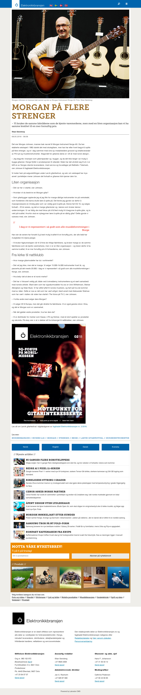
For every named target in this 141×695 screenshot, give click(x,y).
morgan (51, 438)
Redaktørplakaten (82, 638)
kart (29, 662)
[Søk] (119, 4)
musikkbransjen (21, 438)
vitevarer (41, 597)
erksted (16, 600)
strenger (64, 438)
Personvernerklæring (83, 642)
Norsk (25, 447)
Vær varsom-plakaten (102, 638)
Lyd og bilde (53, 597)
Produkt (25, 600)
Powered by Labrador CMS (70, 691)
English (56, 447)
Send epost (19, 678)
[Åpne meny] (126, 4)
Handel (30, 597)
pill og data (117, 597)
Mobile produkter (69, 597)
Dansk (85, 447)
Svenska (115, 447)
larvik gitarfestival (92, 438)
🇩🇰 (61, 6)
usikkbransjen (88, 597)
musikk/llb (38, 438)
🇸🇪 (56, 6)
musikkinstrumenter (117, 438)
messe (75, 438)
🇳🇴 (66, 6)
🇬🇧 (51, 6)
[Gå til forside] (27, 4)
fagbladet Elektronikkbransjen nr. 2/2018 (69, 427)
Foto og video (18, 597)
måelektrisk (103, 597)
